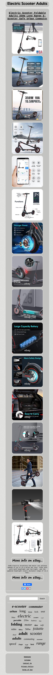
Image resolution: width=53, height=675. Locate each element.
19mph (20, 644)
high (26, 645)
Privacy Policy (27, 667)
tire (30, 612)
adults (16, 638)
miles (13, 629)
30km (13, 617)
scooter (36, 633)
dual (14, 635)
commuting (29, 639)
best (32, 644)
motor (28, 624)
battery (34, 621)
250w (26, 620)
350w (27, 647)
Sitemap (27, 660)
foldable (38, 628)
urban (13, 611)
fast (40, 621)
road (42, 618)
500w (28, 629)
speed (12, 643)
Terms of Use (27, 670)
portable (17, 620)
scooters (36, 617)
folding (16, 624)
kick (36, 611)
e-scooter (19, 606)
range (40, 643)
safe (42, 625)
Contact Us (27, 663)
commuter (36, 606)
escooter (40, 639)
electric (24, 616)
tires (36, 625)
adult (23, 633)
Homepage (27, 657)
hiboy (21, 629)
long (22, 611)
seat (43, 611)
